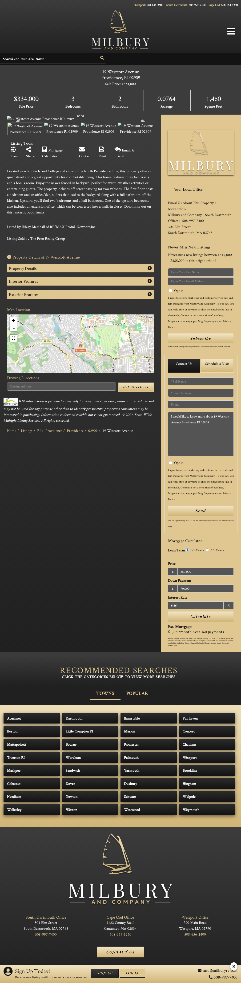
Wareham (73, 757)
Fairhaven (190, 718)
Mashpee (13, 770)
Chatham (189, 744)
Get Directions (136, 387)
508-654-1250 (229, 5)
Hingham (189, 783)
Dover (70, 783)
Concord (189, 731)
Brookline (190, 770)
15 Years (217, 550)
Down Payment (179, 580)
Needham (14, 796)
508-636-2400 (155, 5)
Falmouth (131, 757)
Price (172, 563)
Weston (71, 809)
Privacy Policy (212, 520)
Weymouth (191, 809)
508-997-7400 (197, 5)
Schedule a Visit (217, 363)
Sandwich (73, 770)
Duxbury (130, 783)
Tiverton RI (16, 757)
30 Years (197, 550)
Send (201, 510)
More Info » (177, 208)
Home (11, 430)
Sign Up (104, 973)
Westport (190, 757)
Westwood (132, 809)
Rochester (131, 744)
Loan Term (176, 550)
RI (39, 430)
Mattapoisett (16, 744)
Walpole (189, 796)
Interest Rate (177, 597)
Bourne (71, 744)
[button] (102, 58)
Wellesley (14, 809)
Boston (12, 731)
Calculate (200, 616)
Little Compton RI (79, 731)
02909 (93, 430)
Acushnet (14, 718)
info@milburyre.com (220, 970)
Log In (132, 973)
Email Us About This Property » (192, 202)
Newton (71, 796)
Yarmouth (131, 770)
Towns (105, 693)
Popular (137, 693)
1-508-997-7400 (191, 220)
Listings (26, 430)
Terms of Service (227, 520)
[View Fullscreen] (13, 338)
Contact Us (184, 363)
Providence (53, 430)
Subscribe (200, 338)
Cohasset (13, 783)
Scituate (130, 796)
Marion (129, 731)
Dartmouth (74, 718)
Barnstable (132, 718)
